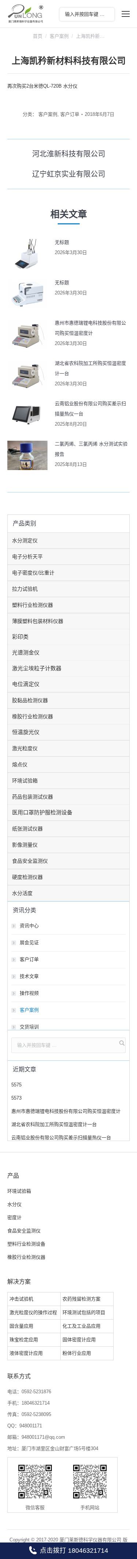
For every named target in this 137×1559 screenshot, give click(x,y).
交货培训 (29, 1027)
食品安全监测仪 (30, 861)
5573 (16, 1098)
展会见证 (29, 942)
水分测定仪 (25, 540)
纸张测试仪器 (27, 829)
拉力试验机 (25, 589)
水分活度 (22, 893)
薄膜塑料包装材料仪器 (37, 621)
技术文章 (29, 976)
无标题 (62, 242)
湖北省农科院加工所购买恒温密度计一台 (90, 368)
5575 (16, 1084)
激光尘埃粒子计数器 (36, 668)
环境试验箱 (25, 781)
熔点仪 (19, 764)
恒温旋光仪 (25, 732)
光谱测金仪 (25, 652)
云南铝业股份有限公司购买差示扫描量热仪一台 (90, 409)
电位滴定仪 (25, 684)
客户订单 (69, 114)
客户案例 (59, 36)
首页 (37, 36)
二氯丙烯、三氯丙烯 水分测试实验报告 (91, 449)
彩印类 (20, 637)
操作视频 (29, 993)
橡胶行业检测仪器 (32, 716)
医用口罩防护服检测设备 (42, 812)
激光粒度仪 (25, 748)
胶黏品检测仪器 (30, 700)
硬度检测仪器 (27, 877)
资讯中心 (29, 925)
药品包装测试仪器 (32, 797)
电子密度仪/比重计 (33, 573)
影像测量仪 (25, 845)
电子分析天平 (27, 557)
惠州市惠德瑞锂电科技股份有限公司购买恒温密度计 (90, 328)
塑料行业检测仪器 (32, 605)
